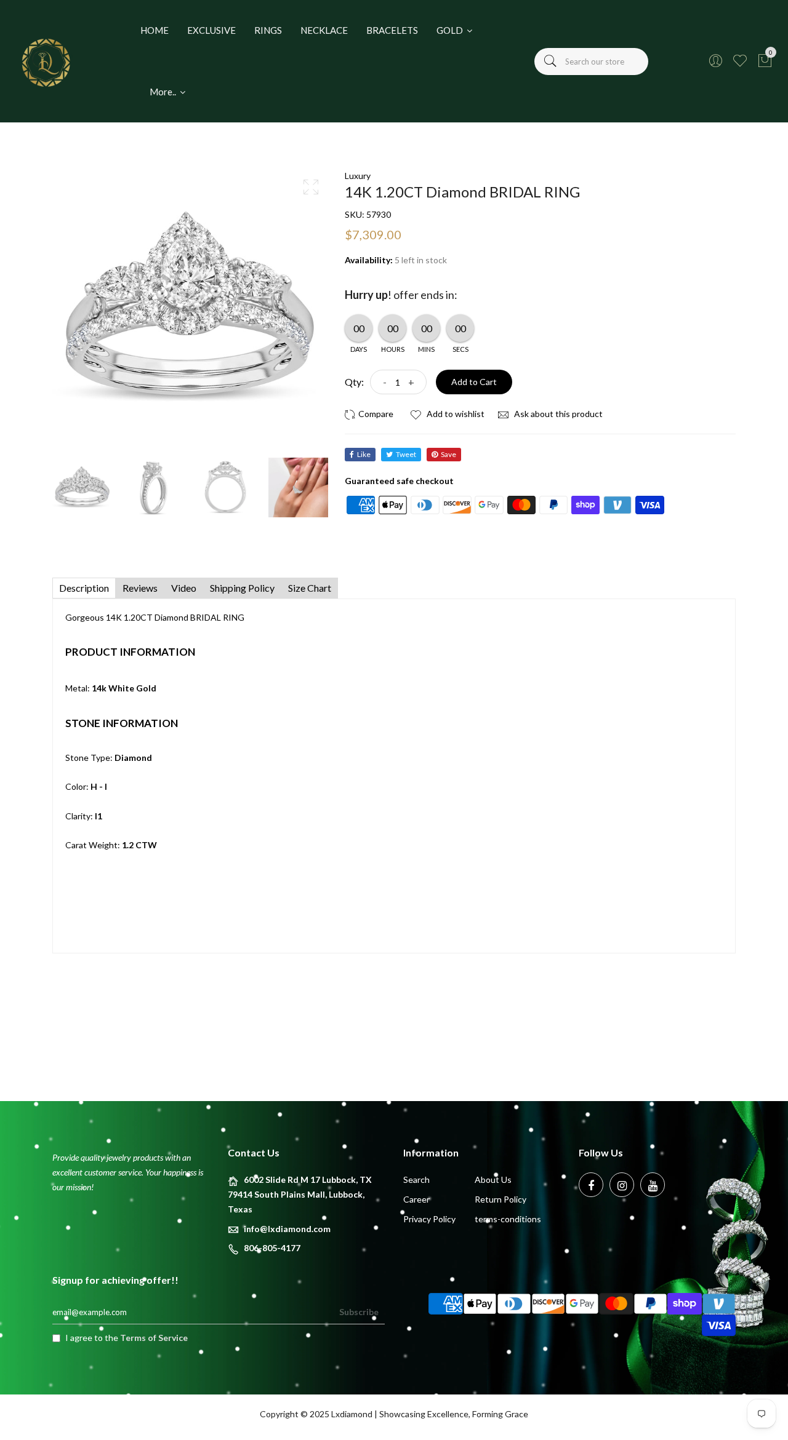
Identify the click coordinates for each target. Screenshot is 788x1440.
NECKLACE (324, 30)
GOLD (450, 30)
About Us (493, 1179)
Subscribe (359, 1312)
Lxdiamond (351, 1414)
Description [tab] (84, 588)
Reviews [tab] (140, 588)
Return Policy (500, 1199)
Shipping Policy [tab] (242, 588)
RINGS (268, 30)
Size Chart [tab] (309, 588)
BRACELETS (392, 30)
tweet (406, 454)
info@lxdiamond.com (287, 1228)
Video (183, 588)
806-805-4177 (272, 1248)
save (448, 454)
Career (416, 1199)
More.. (164, 91)
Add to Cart (474, 381)
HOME (154, 30)
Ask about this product (557, 413)
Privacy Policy (429, 1219)
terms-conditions (508, 1219)
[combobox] (591, 61)
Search (416, 1179)
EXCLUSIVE (211, 30)
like (364, 454)
